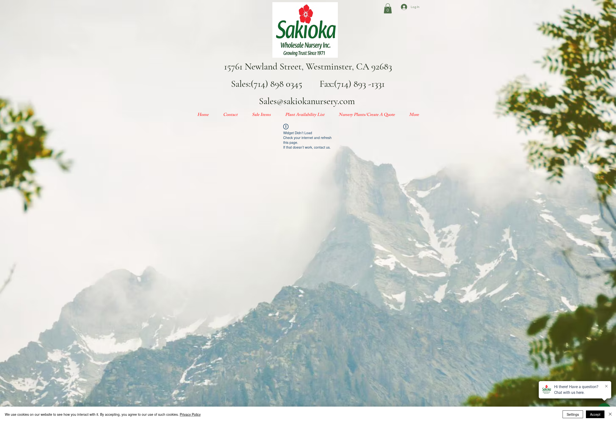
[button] (388, 8)
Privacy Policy (190, 414)
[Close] (610, 414)
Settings (573, 414)
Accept (595, 414)
